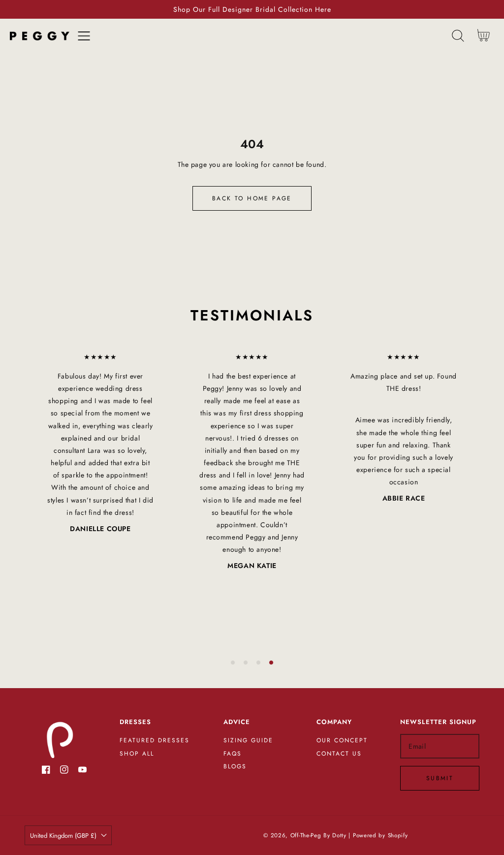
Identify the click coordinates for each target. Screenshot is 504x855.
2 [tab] (245, 662)
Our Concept (342, 741)
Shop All (137, 754)
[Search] (458, 36)
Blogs (235, 767)
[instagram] (64, 771)
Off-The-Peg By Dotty (318, 835)
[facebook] (46, 771)
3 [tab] (258, 662)
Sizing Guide (248, 741)
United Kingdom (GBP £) (63, 835)
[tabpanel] (100, 443)
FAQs (232, 754)
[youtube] (82, 771)
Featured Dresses (154, 741)
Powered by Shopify (380, 835)
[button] (84, 35)
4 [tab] (271, 662)
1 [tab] (232, 662)
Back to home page (252, 198)
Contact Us (339, 754)
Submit (439, 778)
